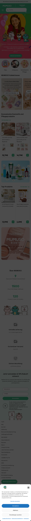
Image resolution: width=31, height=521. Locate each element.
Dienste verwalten (15, 501)
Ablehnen (15, 510)
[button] (28, 487)
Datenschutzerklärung (17, 518)
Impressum (26, 518)
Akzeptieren (15, 506)
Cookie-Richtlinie (6, 518)
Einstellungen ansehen (15, 515)
